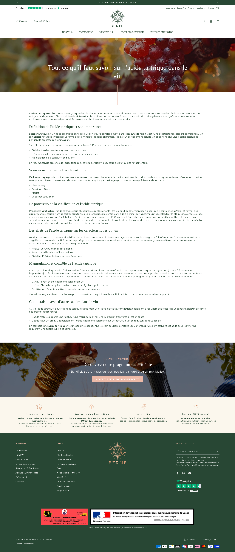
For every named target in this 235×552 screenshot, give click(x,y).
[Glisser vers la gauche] (18, 2)
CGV (59, 468)
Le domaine (170, 8)
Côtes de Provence (66, 481)
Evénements (22, 477)
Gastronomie (22, 459)
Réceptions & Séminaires (27, 468)
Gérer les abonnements (25, 543)
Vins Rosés (62, 477)
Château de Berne (29, 539)
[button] (203, 21)
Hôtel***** (20, 455)
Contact (210, 8)
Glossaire (20, 481)
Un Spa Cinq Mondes (25, 464)
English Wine (63, 490)
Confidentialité (64, 459)
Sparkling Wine (64, 486)
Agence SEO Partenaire (27, 473)
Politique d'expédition (67, 464)
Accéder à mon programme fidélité (117, 379)
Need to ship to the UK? (68, 473)
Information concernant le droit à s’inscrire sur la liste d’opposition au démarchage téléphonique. (197, 464)
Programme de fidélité (196, 8)
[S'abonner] (217, 451)
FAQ (217, 8)
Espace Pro (181, 8)
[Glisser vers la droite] (217, 2)
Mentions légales (65, 455)
